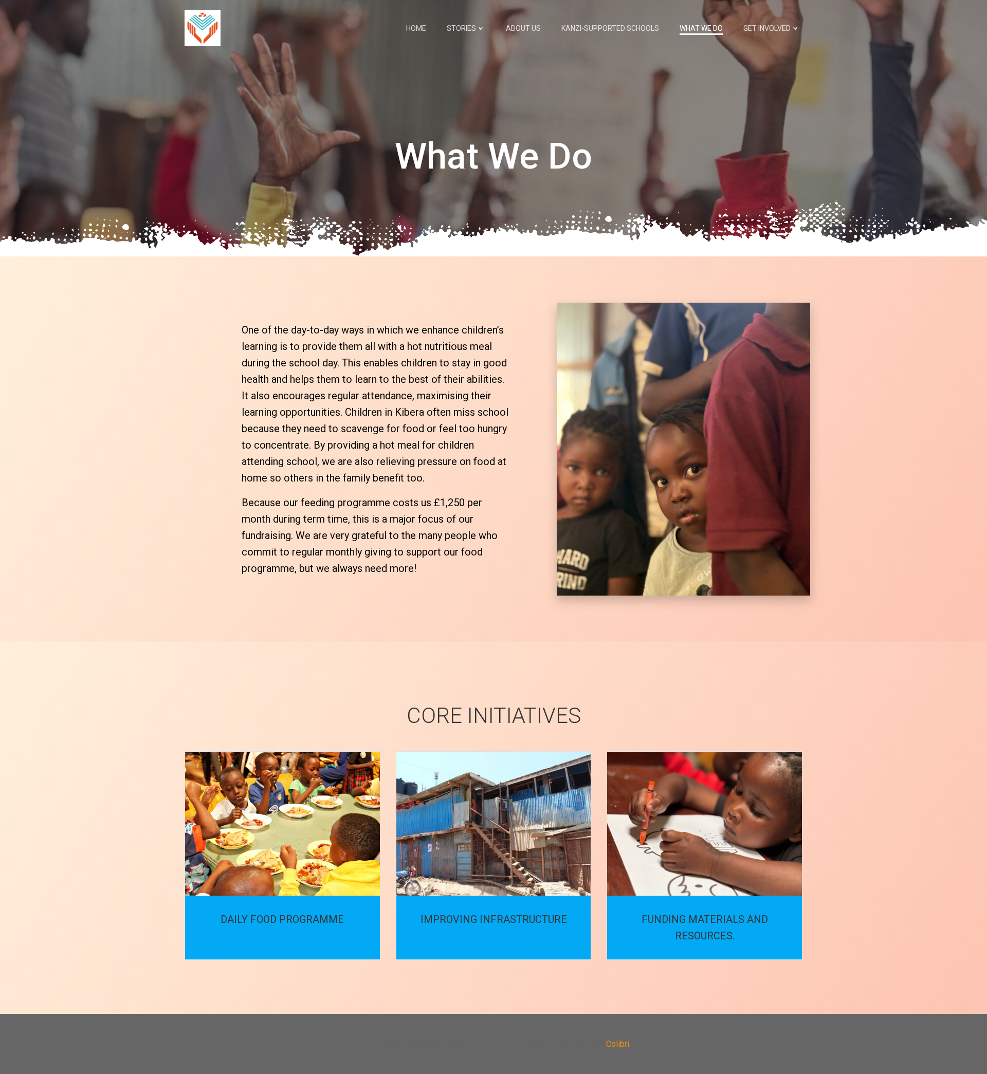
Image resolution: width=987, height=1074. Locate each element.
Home (416, 28)
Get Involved (767, 28)
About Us (523, 28)
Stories (461, 28)
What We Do (701, 28)
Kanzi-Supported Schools (610, 28)
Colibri (617, 1044)
